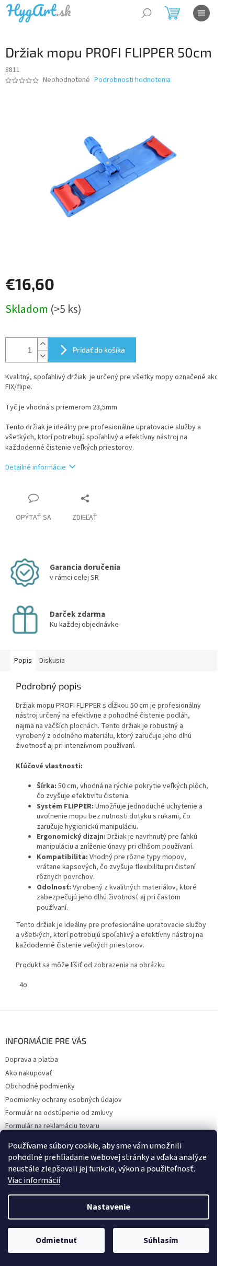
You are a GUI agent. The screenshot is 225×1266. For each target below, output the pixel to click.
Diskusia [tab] (52, 660)
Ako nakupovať (28, 1073)
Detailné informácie (35, 467)
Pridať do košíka (99, 349)
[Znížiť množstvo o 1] (42, 356)
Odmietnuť (56, 1240)
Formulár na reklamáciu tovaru (52, 1126)
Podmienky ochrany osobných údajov (63, 1100)
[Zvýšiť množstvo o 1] (42, 344)
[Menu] (201, 13)
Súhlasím (160, 1240)
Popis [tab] (23, 660)
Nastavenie (108, 1207)
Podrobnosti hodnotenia (132, 80)
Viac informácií (34, 1180)
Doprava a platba (31, 1059)
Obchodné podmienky (40, 1086)
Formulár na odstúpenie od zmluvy (59, 1113)
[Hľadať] (146, 13)
